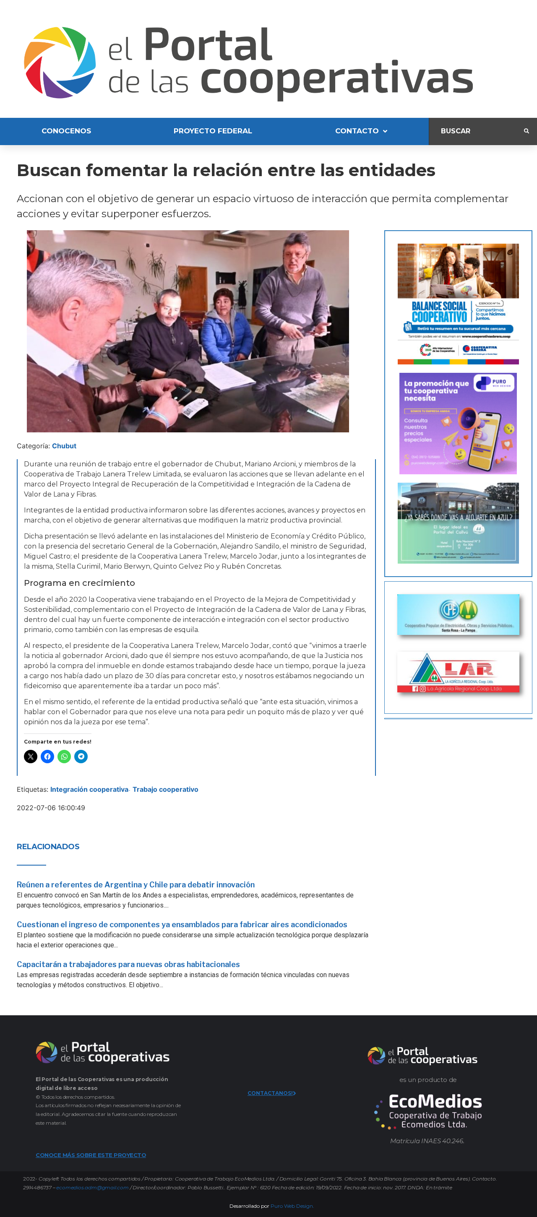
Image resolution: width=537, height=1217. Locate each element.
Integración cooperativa (89, 789)
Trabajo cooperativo (165, 789)
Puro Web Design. (292, 1206)
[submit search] (526, 131)
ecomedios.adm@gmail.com (92, 1187)
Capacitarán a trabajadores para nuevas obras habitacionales (128, 964)
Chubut (64, 446)
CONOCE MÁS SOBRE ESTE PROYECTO (91, 1155)
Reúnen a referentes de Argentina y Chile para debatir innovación (136, 884)
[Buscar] (476, 131)
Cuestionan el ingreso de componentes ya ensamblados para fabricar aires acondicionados (182, 924)
